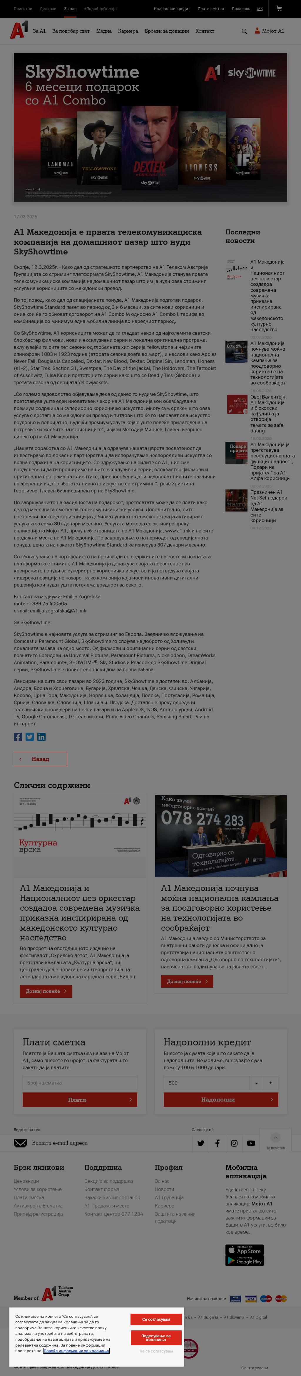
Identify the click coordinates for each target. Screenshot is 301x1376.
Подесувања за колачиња (156, 1338)
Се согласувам (156, 1319)
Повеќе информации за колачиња (76, 1351)
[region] (96, 1337)
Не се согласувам (156, 1351)
